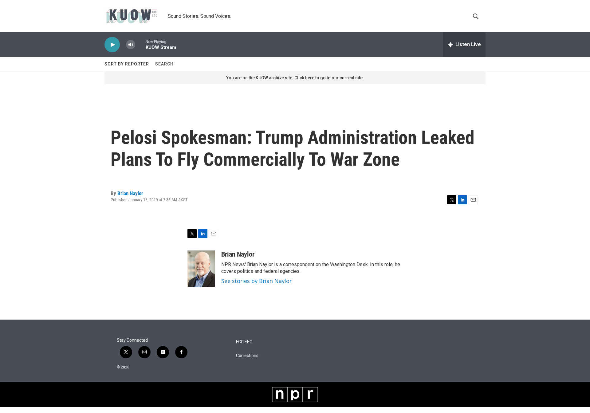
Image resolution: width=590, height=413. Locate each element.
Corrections (247, 355)
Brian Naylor (130, 193)
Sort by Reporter (126, 63)
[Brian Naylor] (201, 268)
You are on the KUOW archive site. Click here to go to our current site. (295, 77)
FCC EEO (244, 342)
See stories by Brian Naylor (256, 281)
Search (164, 63)
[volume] (130, 45)
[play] (112, 44)
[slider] (140, 44)
